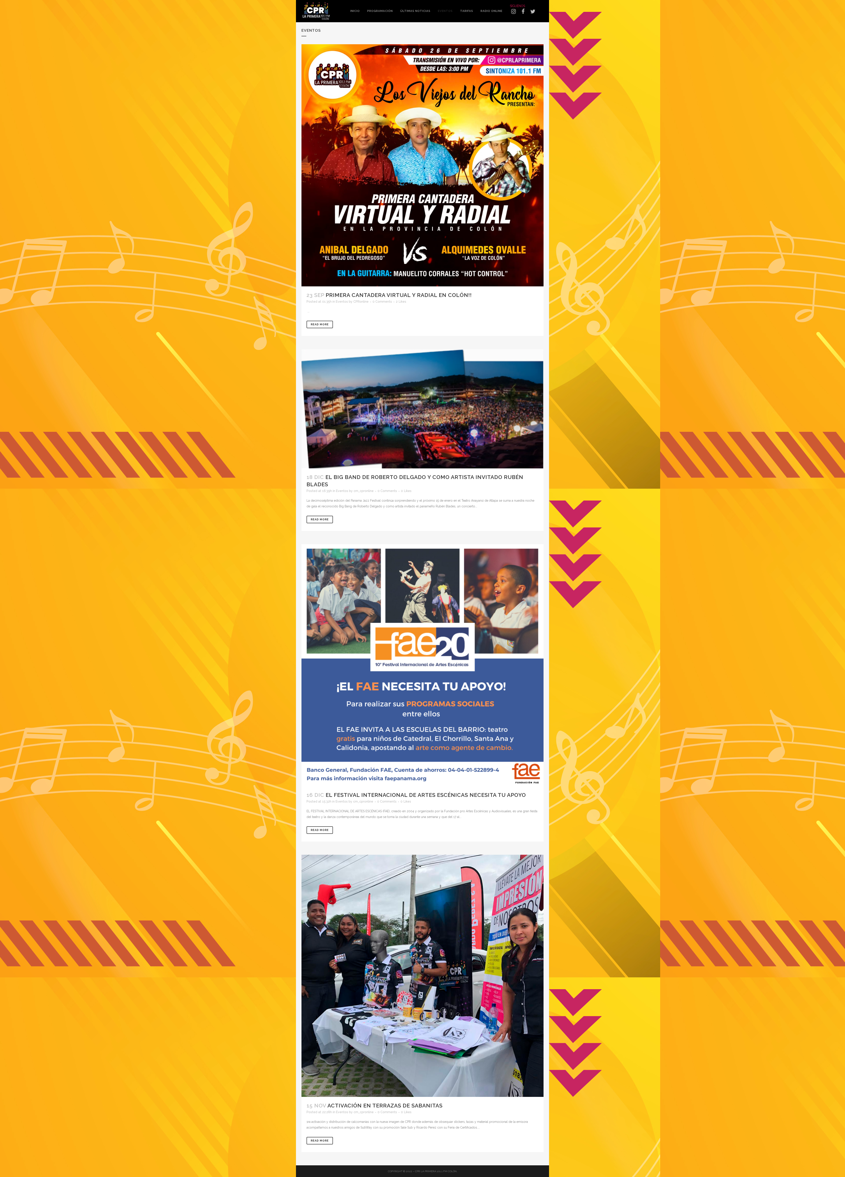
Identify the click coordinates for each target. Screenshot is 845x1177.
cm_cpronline (364, 491)
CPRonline (361, 301)
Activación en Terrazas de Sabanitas (385, 1105)
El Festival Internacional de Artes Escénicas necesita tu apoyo (426, 795)
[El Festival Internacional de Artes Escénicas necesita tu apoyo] (422, 665)
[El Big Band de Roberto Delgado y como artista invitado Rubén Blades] (422, 408)
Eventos (342, 301)
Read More (320, 324)
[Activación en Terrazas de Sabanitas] (422, 976)
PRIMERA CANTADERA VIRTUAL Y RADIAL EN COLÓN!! (399, 295)
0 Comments (382, 301)
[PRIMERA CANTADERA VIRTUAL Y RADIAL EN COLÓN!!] (422, 165)
